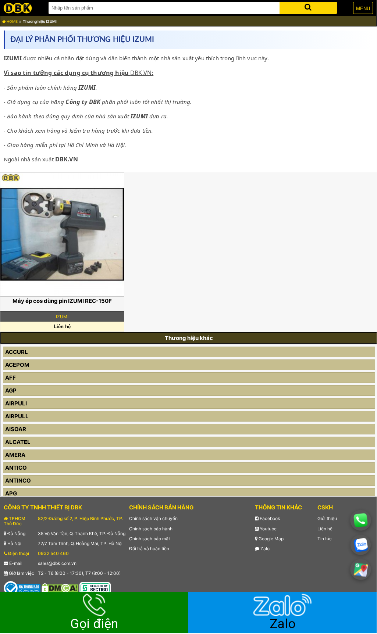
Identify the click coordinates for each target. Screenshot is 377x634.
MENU (363, 8)
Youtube (268, 528)
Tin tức (324, 538)
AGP (11, 390)
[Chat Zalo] (360, 545)
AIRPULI (16, 403)
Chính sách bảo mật (149, 538)
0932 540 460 (53, 553)
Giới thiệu (327, 518)
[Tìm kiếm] (308, 6)
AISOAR (15, 429)
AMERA (15, 454)
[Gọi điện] (360, 520)
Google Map (270, 538)
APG (11, 493)
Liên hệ (324, 528)
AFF (10, 377)
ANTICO (16, 467)
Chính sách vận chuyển (153, 518)
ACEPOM (17, 364)
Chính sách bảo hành (151, 528)
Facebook (269, 518)
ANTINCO (18, 480)
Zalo (264, 548)
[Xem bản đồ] (361, 569)
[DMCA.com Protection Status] (60, 587)
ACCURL (16, 351)
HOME (12, 21)
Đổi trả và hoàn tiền (149, 548)
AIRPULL (17, 416)
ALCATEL (18, 441)
